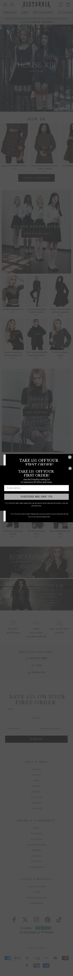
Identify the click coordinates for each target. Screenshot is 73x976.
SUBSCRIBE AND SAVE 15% (36, 496)
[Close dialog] (70, 457)
